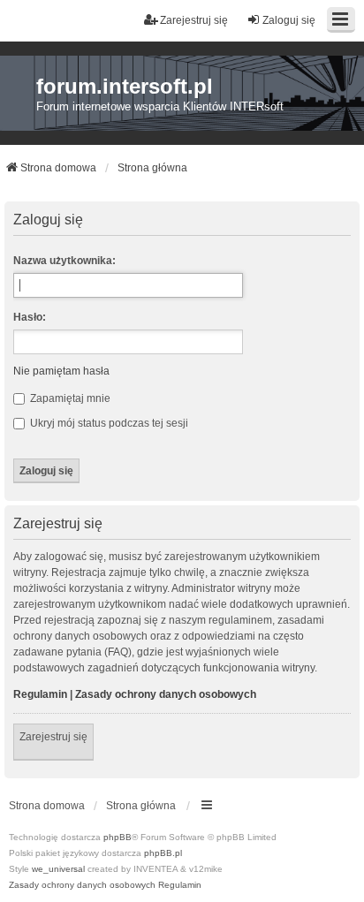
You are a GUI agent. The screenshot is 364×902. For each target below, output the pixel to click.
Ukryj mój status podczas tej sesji (107, 423)
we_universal (58, 869)
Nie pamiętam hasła (61, 371)
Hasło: (29, 317)
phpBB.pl (163, 853)
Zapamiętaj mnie (68, 398)
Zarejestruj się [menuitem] (194, 20)
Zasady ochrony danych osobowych (165, 694)
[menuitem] (82, 885)
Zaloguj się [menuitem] (288, 20)
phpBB (117, 837)
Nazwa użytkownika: (64, 260)
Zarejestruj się (53, 737)
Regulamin (40, 694)
